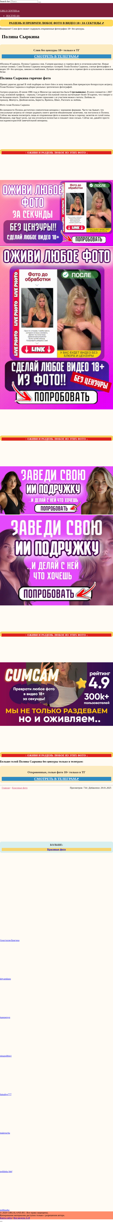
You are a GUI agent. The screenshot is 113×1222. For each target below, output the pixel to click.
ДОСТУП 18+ (13, 16)
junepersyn (5, 1017)
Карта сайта (6, 1218)
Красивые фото (56, 849)
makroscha (5, 1133)
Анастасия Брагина (9, 940)
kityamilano (5, 979)
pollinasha (4, 1210)
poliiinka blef (6, 1171)
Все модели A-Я (22, 1218)
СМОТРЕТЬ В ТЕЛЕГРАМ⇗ (56, 56)
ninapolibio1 (6, 1056)
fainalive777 (5, 1094)
